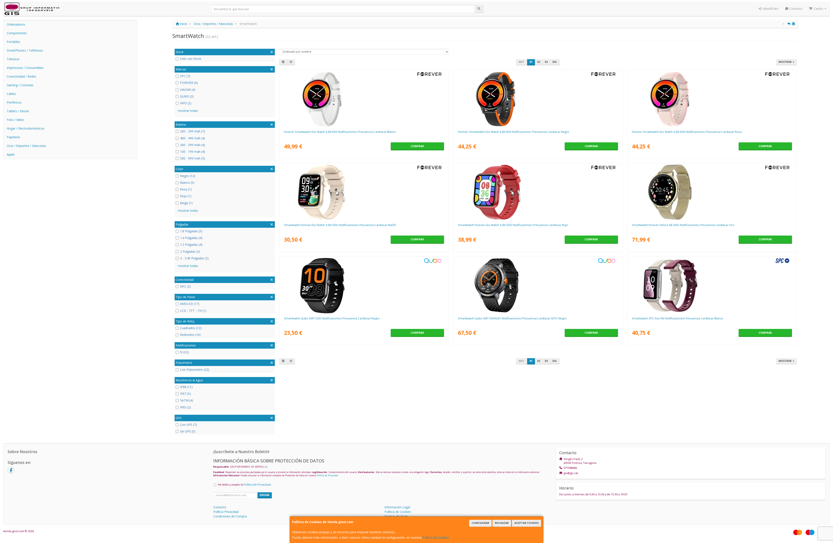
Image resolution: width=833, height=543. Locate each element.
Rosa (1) (186, 189)
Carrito (818, 9)
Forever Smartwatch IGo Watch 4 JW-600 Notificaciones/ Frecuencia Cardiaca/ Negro (513, 132)
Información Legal (397, 507)
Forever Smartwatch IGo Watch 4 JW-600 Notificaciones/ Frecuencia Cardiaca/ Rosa (687, 132)
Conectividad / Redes (21, 76)
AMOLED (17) (189, 304)
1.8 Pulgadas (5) (191, 231)
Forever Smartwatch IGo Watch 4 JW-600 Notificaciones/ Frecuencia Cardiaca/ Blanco (340, 132)
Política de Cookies (435, 537)
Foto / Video (15, 120)
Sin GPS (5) (187, 431)
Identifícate (770, 9)
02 (538, 62)
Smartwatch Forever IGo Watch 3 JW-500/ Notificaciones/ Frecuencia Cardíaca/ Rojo (513, 225)
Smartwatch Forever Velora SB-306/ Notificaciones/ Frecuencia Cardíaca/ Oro (683, 225)
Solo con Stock (190, 59)
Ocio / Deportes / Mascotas (26, 146)
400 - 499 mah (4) (192, 138)
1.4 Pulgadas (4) (191, 238)
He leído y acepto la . (244, 484)
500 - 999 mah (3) (192, 158)
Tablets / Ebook (18, 111)
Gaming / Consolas (20, 85)
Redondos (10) (190, 335)
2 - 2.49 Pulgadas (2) (194, 258)
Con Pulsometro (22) (194, 369)
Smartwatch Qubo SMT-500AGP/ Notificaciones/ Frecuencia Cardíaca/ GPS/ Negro (512, 318)
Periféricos (14, 102)
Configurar (480, 523)
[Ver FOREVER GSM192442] (538, 99)
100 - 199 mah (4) (192, 152)
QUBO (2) (187, 96)
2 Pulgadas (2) (190, 251)
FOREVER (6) (189, 83)
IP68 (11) (186, 387)
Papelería (13, 137)
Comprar (417, 146)
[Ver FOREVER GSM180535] (538, 192)
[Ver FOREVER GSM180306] (712, 192)
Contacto (795, 9)
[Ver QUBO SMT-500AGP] (538, 285)
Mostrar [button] (785, 62)
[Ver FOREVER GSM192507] (712, 99)
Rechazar (502, 523)
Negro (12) (187, 176)
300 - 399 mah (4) (192, 145)
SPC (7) (185, 76)
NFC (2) (185, 286)
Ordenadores (16, 24)
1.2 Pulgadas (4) (191, 244)
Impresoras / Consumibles (25, 68)
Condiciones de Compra (230, 516)
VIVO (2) (185, 103)
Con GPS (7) (188, 425)
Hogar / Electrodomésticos (25, 128)
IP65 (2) (185, 407)
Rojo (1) (185, 196)
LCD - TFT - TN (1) (193, 311)
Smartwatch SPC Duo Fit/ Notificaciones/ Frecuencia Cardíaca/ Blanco (677, 318)
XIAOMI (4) (187, 90)
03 (546, 62)
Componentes (17, 33)
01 (531, 62)
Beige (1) (186, 203)
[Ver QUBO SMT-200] (364, 285)
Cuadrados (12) (191, 328)
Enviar (264, 495)
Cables (11, 94)
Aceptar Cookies (526, 523)
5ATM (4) (186, 400)
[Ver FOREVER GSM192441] (364, 99)
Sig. (555, 62)
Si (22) (184, 352)
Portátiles (13, 42)
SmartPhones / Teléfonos (25, 50)
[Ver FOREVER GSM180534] (364, 192)
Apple (11, 154)
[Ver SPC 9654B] (712, 285)
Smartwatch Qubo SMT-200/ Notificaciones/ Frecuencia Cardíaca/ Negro (332, 318)
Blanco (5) (187, 182)
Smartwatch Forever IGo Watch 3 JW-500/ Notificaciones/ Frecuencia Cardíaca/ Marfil (340, 225)
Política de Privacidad (327, 475)
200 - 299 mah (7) (192, 131)
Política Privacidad (226, 512)
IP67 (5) (185, 394)
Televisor (13, 59)
